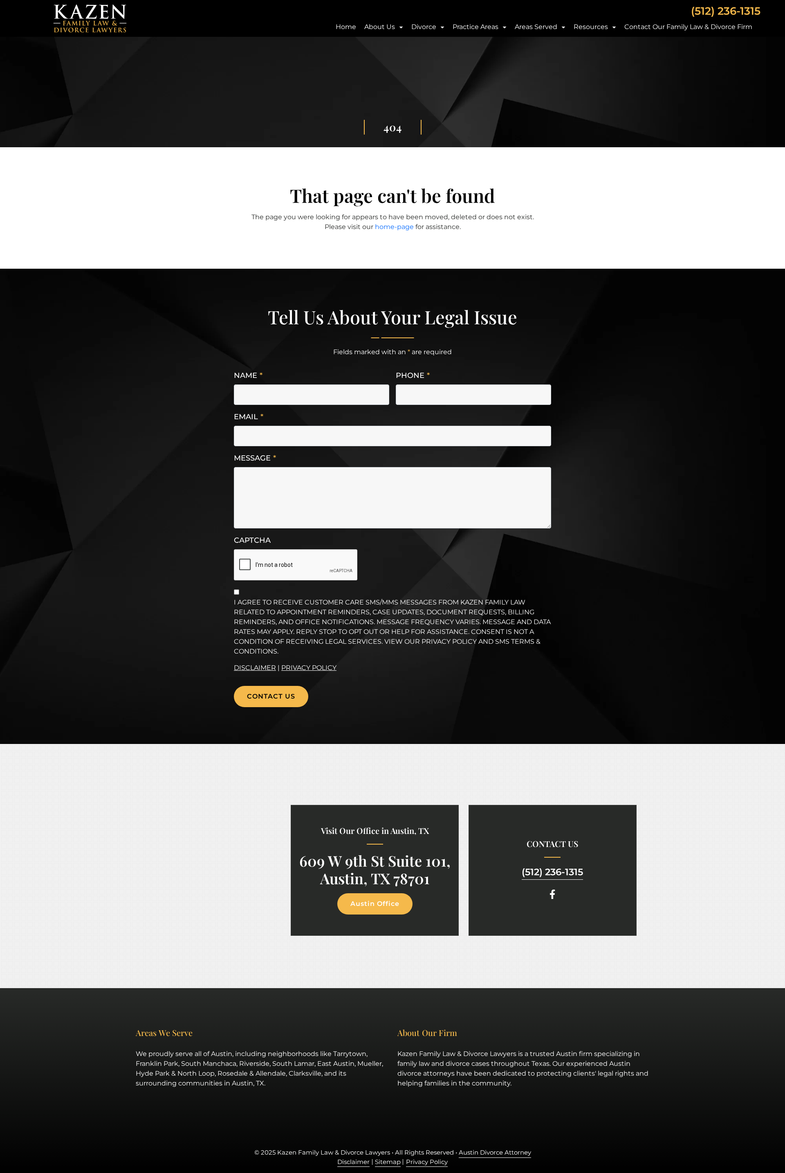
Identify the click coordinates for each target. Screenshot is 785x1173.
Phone (413, 375)
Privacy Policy (308, 668)
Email (248, 416)
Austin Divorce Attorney (495, 1152)
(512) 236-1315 (725, 11)
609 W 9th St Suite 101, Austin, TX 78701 (375, 869)
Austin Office (374, 904)
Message (255, 458)
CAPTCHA (252, 540)
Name (248, 375)
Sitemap (388, 1162)
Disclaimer (255, 668)
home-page (394, 227)
